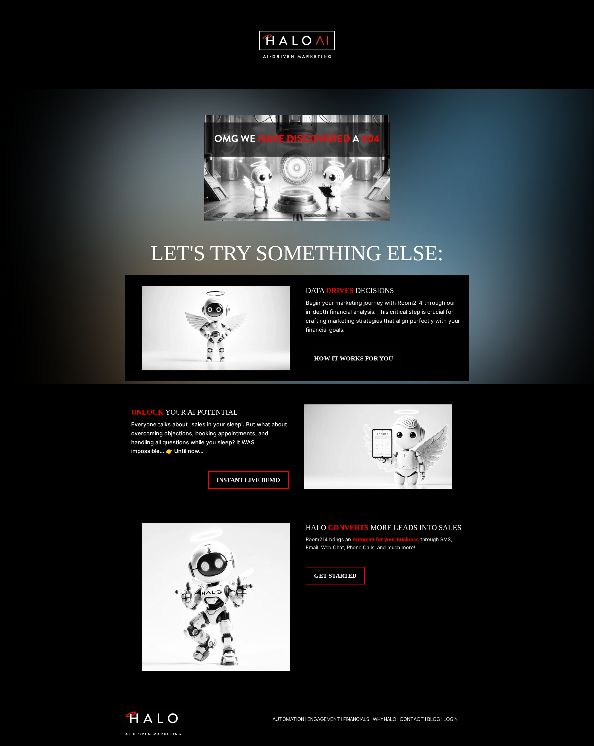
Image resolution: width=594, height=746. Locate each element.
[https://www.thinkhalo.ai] (297, 44)
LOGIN (451, 719)
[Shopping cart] (469, 719)
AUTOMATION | (289, 719)
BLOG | (434, 719)
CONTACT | (413, 719)
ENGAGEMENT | (325, 719)
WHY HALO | (385, 719)
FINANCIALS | (357, 719)
